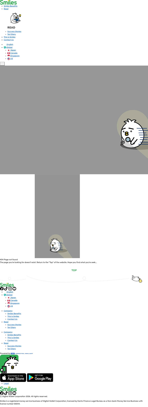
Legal (6, 383)
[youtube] (14, 288)
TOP (74, 270)
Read (6, 9)
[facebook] (2, 288)
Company (8, 311)
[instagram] (10, 288)
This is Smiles (9, 37)
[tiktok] (6, 288)
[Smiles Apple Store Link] (13, 377)
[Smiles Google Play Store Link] (40, 377)
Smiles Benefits (10, 6)
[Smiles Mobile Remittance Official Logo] (8, 2)
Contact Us (9, 40)
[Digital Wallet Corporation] (22, 353)
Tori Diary (11, 34)
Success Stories (14, 31)
